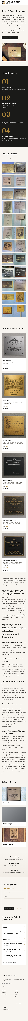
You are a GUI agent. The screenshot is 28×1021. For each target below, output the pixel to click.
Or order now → (20, 908)
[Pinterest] (11, 983)
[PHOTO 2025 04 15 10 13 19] (8, 207)
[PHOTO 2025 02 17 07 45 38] (20, 246)
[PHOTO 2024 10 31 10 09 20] (8, 311)
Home (3, 8)
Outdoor (3, 996)
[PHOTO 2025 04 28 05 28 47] (8, 194)
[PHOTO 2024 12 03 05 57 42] (20, 285)
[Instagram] (9, 983)
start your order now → (10, 888)
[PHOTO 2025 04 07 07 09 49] (20, 207)
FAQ (16, 994)
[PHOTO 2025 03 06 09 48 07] (20, 233)
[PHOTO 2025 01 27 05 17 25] (20, 259)
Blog (16, 996)
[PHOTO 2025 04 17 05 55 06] (20, 194)
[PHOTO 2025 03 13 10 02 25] (8, 233)
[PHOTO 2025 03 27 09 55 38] (8, 220)
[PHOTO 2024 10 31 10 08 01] (20, 311)
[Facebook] (2, 983)
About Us (17, 992)
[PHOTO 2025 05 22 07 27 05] (8, 181)
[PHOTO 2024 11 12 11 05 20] (20, 298)
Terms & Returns (19, 1001)
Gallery (3, 1001)
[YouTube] (7, 983)
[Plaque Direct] (11, 2)
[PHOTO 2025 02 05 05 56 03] (8, 259)
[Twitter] (4, 983)
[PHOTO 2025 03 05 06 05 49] (8, 246)
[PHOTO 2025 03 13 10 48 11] (20, 220)
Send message (9, 908)
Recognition (4, 994)
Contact (17, 999)
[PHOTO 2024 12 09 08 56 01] (8, 285)
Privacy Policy (18, 1003)
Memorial (4, 992)
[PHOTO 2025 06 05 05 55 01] (20, 168)
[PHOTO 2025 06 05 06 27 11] (8, 168)
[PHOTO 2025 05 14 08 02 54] (20, 181)
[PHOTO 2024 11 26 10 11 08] (8, 298)
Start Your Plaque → (9, 37)
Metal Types (4, 999)
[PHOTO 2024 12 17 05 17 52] (20, 272)
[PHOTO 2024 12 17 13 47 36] (8, 272)
